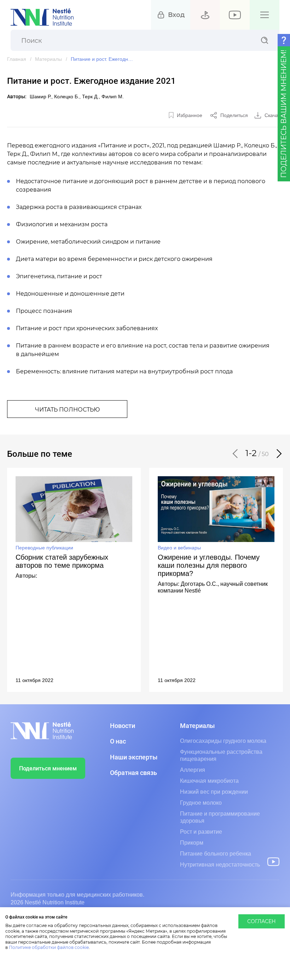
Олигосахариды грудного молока (223, 741)
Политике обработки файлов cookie (49, 947)
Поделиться (234, 115)
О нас (118, 741)
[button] (235, 453)
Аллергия (192, 770)
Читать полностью (67, 410)
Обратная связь (133, 773)
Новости (122, 726)
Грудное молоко (201, 803)
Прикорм (191, 843)
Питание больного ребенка (215, 854)
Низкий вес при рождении (214, 792)
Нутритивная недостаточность (220, 865)
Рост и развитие (201, 832)
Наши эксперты (133, 757)
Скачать (274, 115)
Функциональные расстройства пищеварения (221, 755)
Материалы (48, 59)
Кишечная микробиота (209, 781)
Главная (16, 59)
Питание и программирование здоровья (220, 817)
